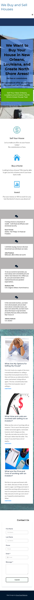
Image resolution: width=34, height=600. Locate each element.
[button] (32, 14)
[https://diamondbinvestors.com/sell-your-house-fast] (17, 130)
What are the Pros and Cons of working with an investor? (15, 473)
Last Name (9, 537)
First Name (9, 529)
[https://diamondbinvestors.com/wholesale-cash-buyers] (17, 158)
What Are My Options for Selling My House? (16, 365)
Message (9, 562)
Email (8, 553)
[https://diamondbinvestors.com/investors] (17, 184)
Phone (8, 545)
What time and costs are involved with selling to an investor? (16, 418)
